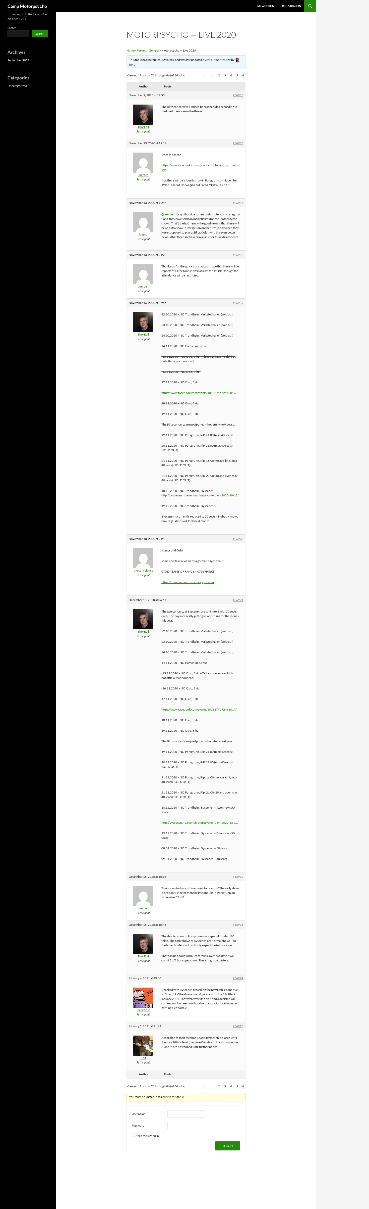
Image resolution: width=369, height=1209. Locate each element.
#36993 (238, 924)
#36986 (238, 143)
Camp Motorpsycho (27, 6)
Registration (291, 6)
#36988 (238, 255)
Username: (139, 1114)
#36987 (238, 203)
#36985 (238, 95)
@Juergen (167, 214)
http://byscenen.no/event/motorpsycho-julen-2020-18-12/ (199, 495)
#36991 (238, 600)
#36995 (238, 1026)
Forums (142, 50)
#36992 (238, 876)
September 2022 (18, 60)
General (154, 50)
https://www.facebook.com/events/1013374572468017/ (198, 393)
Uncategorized (17, 86)
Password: (138, 1125)
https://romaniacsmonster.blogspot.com (187, 582)
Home (131, 50)
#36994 (238, 978)
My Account (266, 6)
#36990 (238, 539)
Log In (228, 1146)
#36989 (238, 303)
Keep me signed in (147, 1136)
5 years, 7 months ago (217, 60)
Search (12, 28)
